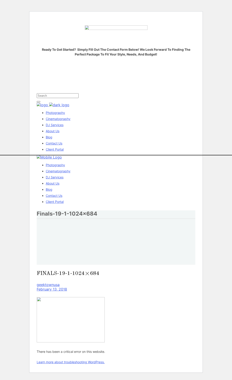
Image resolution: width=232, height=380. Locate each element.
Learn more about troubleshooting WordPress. (71, 362)
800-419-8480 (104, 89)
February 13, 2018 (52, 289)
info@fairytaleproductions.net (71, 89)
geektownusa (48, 284)
